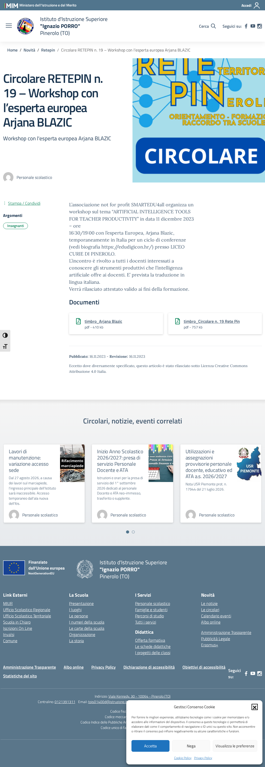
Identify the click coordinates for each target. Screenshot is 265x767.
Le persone (78, 616)
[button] (254, 707)
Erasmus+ (209, 645)
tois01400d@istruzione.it (107, 701)
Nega (191, 746)
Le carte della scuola (86, 628)
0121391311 (65, 701)
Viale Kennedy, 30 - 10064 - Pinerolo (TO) (139, 696)
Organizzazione (82, 634)
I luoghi (75, 610)
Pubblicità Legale (215, 638)
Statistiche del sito (20, 676)
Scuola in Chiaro (17, 622)
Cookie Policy (183, 757)
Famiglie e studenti (151, 610)
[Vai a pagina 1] (127, 532)
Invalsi (8, 634)
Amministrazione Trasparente (226, 632)
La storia (76, 641)
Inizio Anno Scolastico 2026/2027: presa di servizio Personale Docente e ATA (120, 460)
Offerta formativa (150, 640)
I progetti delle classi (152, 652)
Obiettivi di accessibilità (203, 667)
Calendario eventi (216, 616)
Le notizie (209, 603)
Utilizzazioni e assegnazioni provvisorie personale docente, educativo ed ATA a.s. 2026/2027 (209, 463)
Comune (10, 641)
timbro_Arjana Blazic (103, 321)
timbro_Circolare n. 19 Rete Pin (212, 321)
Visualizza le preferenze (235, 746)
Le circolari (210, 610)
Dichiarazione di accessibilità (149, 667)
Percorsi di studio (149, 616)
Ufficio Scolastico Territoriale (27, 616)
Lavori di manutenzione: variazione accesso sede (28, 460)
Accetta (150, 746)
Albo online (210, 622)
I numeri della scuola (86, 622)
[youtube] (253, 26)
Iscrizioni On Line (17, 628)
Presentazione (81, 603)
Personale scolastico (152, 603)
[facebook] (246, 26)
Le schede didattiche (153, 646)
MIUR (8, 603)
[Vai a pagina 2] (133, 532)
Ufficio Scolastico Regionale (26, 610)
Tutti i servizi (145, 622)
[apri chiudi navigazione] (9, 26)
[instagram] (259, 26)
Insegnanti (15, 225)
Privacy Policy (203, 757)
